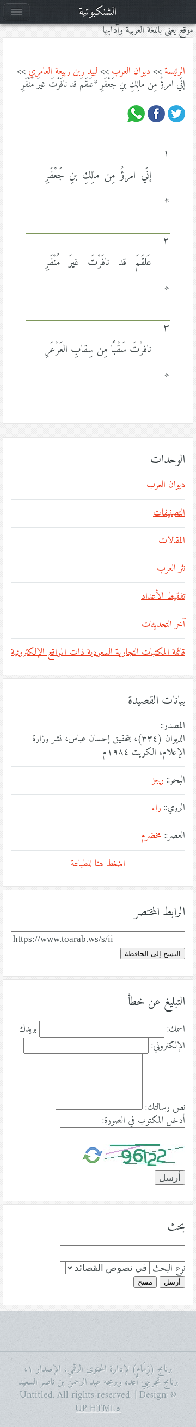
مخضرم (151, 836)
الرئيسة (174, 72)
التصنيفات (169, 513)
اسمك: (176, 1029)
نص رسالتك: (165, 1108)
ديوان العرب (131, 72)
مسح (145, 1282)
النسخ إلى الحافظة (153, 954)
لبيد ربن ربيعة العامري (62, 72)
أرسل (172, 1282)
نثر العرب (171, 569)
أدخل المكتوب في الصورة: (143, 1121)
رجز (158, 780)
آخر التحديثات (163, 625)
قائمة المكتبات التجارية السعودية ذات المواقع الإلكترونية (98, 652)
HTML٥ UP (98, 1409)
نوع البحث (168, 1269)
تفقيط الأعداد (163, 596)
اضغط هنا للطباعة (98, 864)
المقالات (171, 541)
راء (156, 808)
